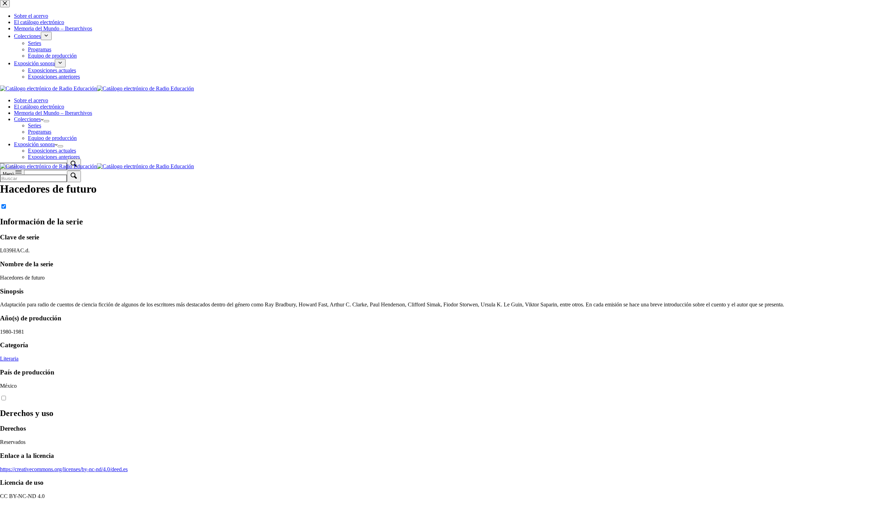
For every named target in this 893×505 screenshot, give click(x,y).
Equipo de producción (52, 138)
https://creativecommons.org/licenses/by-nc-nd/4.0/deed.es (64, 469)
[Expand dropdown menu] (46, 121)
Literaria (9, 359)
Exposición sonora (34, 144)
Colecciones (27, 119)
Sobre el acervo (31, 100)
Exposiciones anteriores (54, 157)
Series (34, 125)
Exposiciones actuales (52, 151)
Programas (39, 132)
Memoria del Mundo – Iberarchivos (53, 113)
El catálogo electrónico (39, 107)
